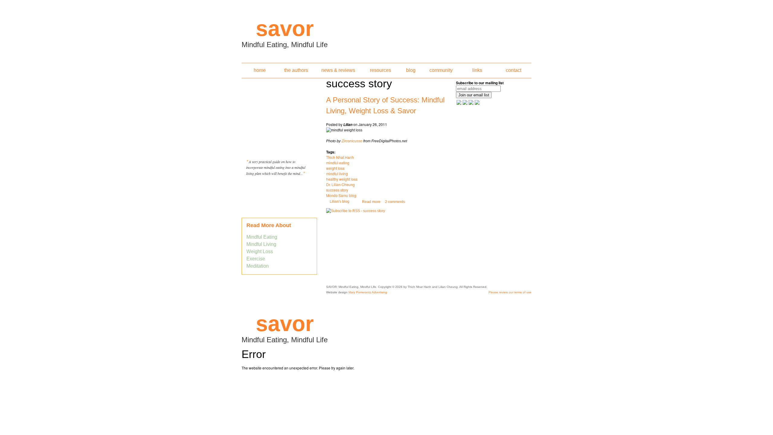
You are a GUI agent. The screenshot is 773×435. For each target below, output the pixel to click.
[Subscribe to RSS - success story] (355, 211)
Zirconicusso (352, 141)
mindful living (337, 173)
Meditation (257, 266)
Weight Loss (259, 251)
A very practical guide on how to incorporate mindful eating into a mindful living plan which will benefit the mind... (275, 167)
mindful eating (337, 162)
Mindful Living (261, 244)
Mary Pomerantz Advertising (367, 292)
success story (337, 189)
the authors (296, 70)
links (477, 70)
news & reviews (338, 70)
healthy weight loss (342, 179)
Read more (371, 202)
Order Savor (279, 188)
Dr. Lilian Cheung (340, 184)
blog (410, 70)
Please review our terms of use (510, 292)
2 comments (395, 202)
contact (513, 70)
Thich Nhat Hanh (340, 157)
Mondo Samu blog (341, 195)
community (441, 70)
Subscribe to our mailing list (480, 82)
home (260, 70)
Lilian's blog (339, 201)
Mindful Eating (261, 237)
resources (380, 70)
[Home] (386, 29)
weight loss (335, 168)
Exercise (255, 258)
